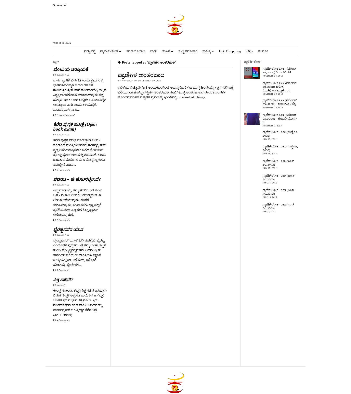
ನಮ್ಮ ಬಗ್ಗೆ (89, 51)
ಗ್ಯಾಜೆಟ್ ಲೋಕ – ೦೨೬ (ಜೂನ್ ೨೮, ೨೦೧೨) (278, 162)
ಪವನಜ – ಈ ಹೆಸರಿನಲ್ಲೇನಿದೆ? (77, 179)
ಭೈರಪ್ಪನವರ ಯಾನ (68, 229)
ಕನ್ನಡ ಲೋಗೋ (135, 51)
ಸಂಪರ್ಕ (263, 51)
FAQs (249, 51)
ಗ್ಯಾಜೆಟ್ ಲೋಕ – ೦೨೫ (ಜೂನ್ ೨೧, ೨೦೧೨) (279, 177)
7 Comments (63, 220)
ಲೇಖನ (165, 51)
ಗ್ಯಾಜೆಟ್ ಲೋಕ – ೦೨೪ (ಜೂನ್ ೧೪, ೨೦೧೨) (278, 191)
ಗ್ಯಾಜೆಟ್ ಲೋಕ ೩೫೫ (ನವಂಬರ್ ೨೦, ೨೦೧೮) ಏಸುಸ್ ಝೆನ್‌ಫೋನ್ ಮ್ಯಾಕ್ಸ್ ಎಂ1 (280, 86)
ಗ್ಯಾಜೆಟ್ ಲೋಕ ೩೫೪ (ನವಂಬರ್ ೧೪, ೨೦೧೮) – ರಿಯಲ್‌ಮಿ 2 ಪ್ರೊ (280, 102)
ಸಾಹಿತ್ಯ (206, 51)
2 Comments (63, 169)
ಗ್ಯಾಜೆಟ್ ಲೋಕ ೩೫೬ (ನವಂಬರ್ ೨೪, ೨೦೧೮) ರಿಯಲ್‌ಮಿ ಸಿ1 (279, 70)
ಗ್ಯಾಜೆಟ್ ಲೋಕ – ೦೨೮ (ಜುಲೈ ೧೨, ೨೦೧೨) (280, 133)
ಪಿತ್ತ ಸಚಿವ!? (63, 279)
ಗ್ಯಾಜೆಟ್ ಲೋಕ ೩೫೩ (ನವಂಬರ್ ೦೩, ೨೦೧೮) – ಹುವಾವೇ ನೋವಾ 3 (280, 118)
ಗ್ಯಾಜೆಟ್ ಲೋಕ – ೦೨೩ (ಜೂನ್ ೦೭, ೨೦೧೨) (278, 206)
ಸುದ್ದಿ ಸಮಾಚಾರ (187, 51)
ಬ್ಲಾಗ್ (153, 51)
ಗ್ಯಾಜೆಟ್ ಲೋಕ (109, 51)
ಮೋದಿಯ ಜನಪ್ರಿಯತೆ (70, 69)
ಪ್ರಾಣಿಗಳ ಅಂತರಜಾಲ (141, 75)
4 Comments (63, 320)
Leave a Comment (65, 114)
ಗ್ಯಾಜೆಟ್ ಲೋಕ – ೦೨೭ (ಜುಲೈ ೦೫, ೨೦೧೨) (280, 148)
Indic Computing (230, 51)
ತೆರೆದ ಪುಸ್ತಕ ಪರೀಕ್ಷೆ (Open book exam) (75, 127)
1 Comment (62, 270)
